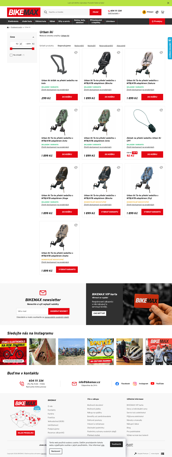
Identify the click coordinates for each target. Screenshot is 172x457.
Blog (129, 428)
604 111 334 (116, 11)
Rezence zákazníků (56, 433)
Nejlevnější (79, 46)
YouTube (160, 384)
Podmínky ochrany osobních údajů (101, 431)
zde (102, 445)
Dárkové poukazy (94, 420)
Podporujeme (53, 429)
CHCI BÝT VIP (99, 313)
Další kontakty (113, 14)
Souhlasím (116, 444)
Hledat (95, 12)
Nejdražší (92, 46)
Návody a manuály (134, 420)
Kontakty (52, 410)
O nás (50, 406)
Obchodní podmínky (95, 428)
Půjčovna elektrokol (135, 416)
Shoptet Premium (142, 454)
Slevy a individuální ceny (137, 409)
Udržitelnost (53, 425)
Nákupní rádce (133, 424)
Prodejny (158, 21)
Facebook (125, 384)
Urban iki (65, 36)
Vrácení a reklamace (95, 424)
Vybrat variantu (109, 212)
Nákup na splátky (94, 413)
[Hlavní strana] (8, 27)
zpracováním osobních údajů (57, 317)
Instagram (143, 384)
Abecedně (121, 46)
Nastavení (55, 451)
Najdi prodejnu (25, 433)
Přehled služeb (93, 435)
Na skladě (18, 55)
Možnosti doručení (95, 405)
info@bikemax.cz (89, 382)
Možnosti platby (94, 409)
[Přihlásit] (147, 12)
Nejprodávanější (106, 46)
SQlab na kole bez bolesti (137, 435)
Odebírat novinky (59, 311)
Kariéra (51, 414)
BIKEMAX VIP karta (135, 405)
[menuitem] (14, 21)
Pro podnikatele (133, 431)
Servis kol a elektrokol (136, 413)
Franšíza (51, 418)
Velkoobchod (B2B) (56, 421)
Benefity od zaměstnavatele (99, 416)
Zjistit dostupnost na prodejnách (55, 90)
